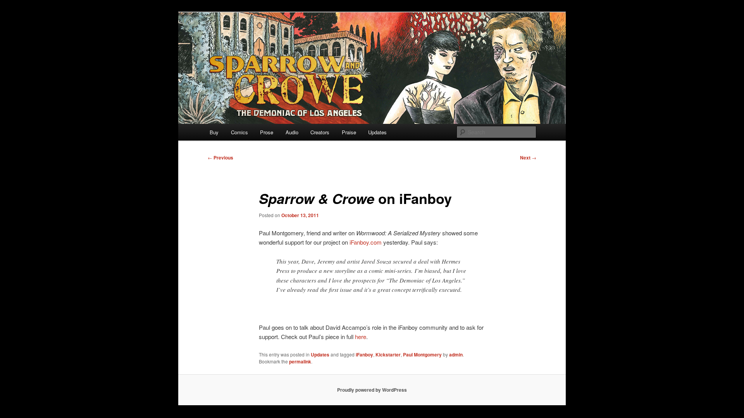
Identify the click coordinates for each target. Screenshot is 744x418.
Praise (349, 132)
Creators (319, 132)
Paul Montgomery (422, 354)
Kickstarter (388, 354)
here (360, 336)
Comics (239, 132)
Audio (292, 132)
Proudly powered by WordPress (372, 389)
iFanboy (364, 354)
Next (528, 157)
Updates (377, 132)
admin (456, 354)
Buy (214, 132)
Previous (220, 157)
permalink (300, 361)
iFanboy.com (366, 242)
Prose (266, 132)
